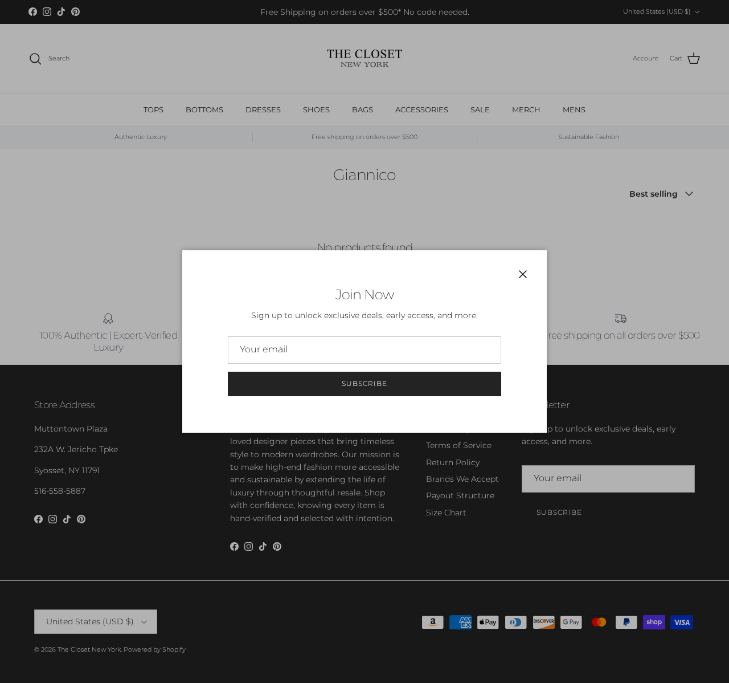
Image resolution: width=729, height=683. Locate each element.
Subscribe (364, 383)
